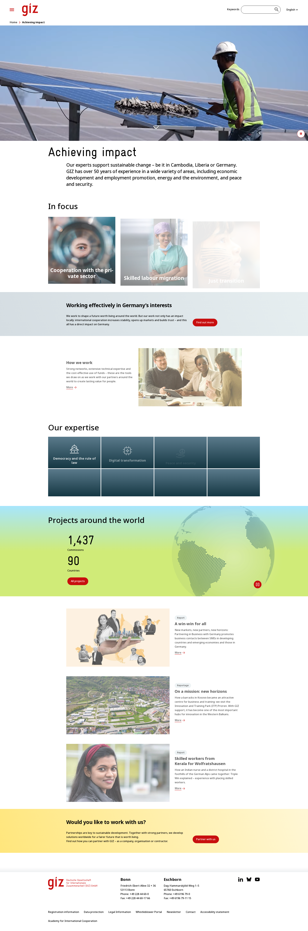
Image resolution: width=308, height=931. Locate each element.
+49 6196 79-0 (181, 894)
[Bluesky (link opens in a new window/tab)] (249, 881)
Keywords (233, 9)
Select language (292, 10)
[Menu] (11, 9)
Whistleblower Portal (149, 912)
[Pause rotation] (257, 584)
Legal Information (119, 912)
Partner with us (207, 840)
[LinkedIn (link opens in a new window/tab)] (240, 881)
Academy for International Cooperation (72, 921)
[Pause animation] (301, 134)
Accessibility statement (214, 912)
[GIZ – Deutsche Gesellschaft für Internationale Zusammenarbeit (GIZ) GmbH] (30, 9)
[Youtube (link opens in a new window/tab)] (257, 881)
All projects (78, 581)
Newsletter (174, 912)
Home (13, 22)
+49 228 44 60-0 (139, 894)
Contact (191, 912)
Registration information (63, 912)
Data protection (94, 912)
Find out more (206, 323)
